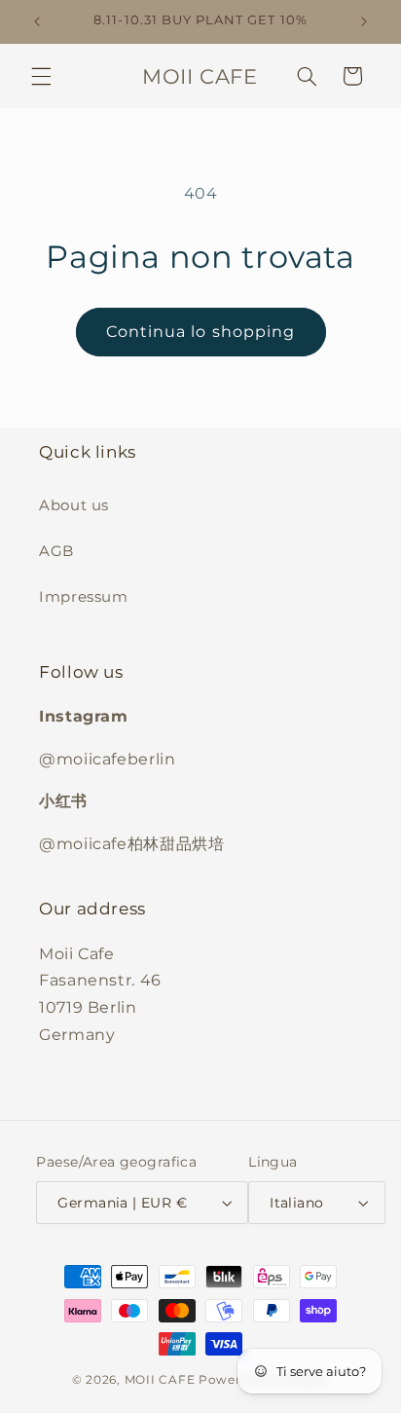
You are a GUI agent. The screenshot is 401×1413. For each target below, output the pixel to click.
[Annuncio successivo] (364, 21)
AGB (56, 551)
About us (74, 505)
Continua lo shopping (200, 331)
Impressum (83, 597)
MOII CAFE (160, 1380)
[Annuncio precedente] (37, 21)
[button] (40, 76)
